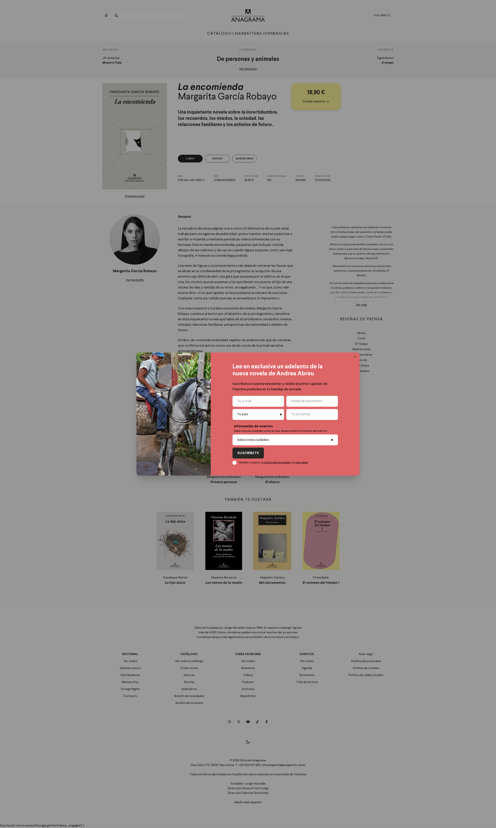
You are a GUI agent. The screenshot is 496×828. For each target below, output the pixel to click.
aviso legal (301, 462)
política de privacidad (277, 462)
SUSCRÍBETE (248, 453)
